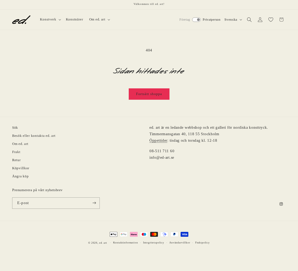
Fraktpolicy (202, 242)
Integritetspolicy (153, 242)
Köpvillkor (20, 168)
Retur (16, 160)
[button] (50, 20)
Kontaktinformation (125, 242)
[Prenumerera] (94, 203)
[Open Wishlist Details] (270, 19)
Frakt (16, 152)
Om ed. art (20, 144)
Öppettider (158, 140)
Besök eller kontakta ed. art (34, 136)
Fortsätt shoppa (149, 94)
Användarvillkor (179, 242)
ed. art (103, 242)
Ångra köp (20, 176)
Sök (15, 128)
